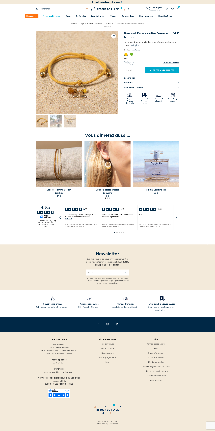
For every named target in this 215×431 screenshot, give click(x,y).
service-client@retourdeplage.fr (59, 372)
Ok (125, 273)
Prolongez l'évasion (51, 16)
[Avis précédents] (60, 217)
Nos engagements (107, 357)
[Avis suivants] (176, 217)
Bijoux (68, 16)
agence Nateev (112, 424)
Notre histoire (107, 348)
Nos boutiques (107, 344)
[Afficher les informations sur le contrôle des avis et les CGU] (55, 221)
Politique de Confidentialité (156, 371)
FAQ (156, 348)
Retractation (156, 380)
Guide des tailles (171, 62)
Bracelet (109, 23)
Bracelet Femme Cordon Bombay (59, 191)
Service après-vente (156, 344)
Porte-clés (81, 16)
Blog (107, 362)
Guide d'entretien (156, 353)
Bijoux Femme (95, 23)
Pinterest (116, 324)
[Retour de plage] (107, 8)
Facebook (98, 324)
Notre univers (108, 353)
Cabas (113, 16)
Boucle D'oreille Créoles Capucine (107, 191)
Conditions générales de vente (156, 366)
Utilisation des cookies (156, 375)
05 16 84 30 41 (59, 362)
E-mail (128, 68)
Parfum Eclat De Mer (156, 190)
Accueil (74, 23)
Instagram (107, 324)
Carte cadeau (127, 16)
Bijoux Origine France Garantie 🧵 (107, 2)
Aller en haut (207, 244)
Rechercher (44, 9)
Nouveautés (31, 16)
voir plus (68, 219)
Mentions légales (156, 362)
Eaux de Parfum (98, 16)
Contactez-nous (156, 357)
